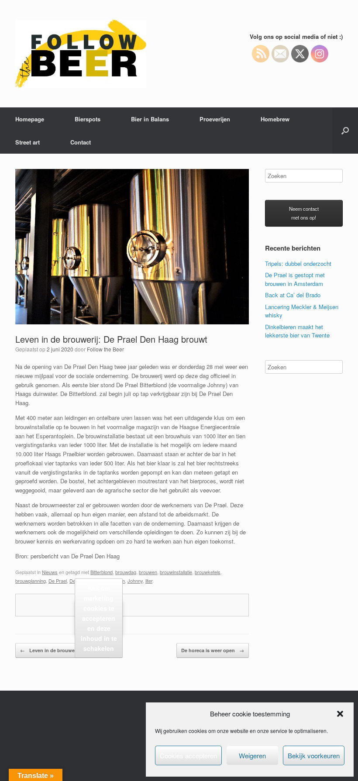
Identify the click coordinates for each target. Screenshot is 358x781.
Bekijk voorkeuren (314, 755)
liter (148, 580)
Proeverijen (215, 119)
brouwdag (125, 571)
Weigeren (252, 755)
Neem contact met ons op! (304, 213)
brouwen (148, 571)
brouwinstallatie (176, 571)
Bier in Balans (150, 119)
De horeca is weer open (212, 650)
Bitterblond (101, 571)
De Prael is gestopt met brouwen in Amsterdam (295, 279)
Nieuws (50, 571)
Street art (27, 142)
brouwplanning (30, 580)
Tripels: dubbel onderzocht (298, 263)
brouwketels (207, 571)
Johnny (135, 580)
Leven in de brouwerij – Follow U (62, 650)
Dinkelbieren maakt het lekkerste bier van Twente (297, 331)
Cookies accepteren (188, 755)
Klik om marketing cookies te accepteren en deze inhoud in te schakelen (99, 617)
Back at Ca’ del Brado (292, 295)
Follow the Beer (105, 349)
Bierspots (87, 119)
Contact (80, 142)
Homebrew (275, 119)
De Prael (57, 580)
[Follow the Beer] (80, 54)
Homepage (29, 119)
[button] (340, 713)
